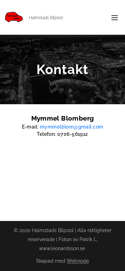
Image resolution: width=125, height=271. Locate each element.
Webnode (78, 261)
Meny (115, 17)
